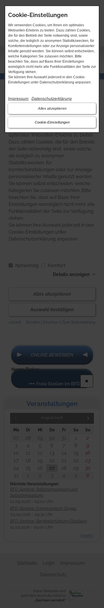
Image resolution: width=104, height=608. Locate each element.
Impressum (18, 98)
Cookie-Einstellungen (52, 122)
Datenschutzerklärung (51, 98)
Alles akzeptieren (52, 109)
